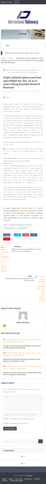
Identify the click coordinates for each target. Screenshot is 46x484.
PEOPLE (5, 481)
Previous (17, 247)
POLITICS (18, 479)
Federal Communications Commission (21, 225)
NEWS (38, 91)
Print (35, 93)
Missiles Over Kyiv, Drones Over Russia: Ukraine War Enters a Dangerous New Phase (22, 374)
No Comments (7, 93)
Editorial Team (14, 91)
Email (41, 93)
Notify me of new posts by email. (16, 423)
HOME (4, 479)
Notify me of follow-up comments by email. (19, 419)
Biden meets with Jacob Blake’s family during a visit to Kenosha (26, 250)
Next (30, 276)
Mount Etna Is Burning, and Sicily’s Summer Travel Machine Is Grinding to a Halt (21, 360)
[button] (23, 152)
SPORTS (37, 479)
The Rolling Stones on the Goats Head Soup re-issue (19, 279)
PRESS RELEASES (16, 481)
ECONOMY (28, 479)
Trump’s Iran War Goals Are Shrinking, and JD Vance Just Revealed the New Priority (22, 347)
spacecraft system (9, 228)
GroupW (29, 475)
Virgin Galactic (22, 228)
